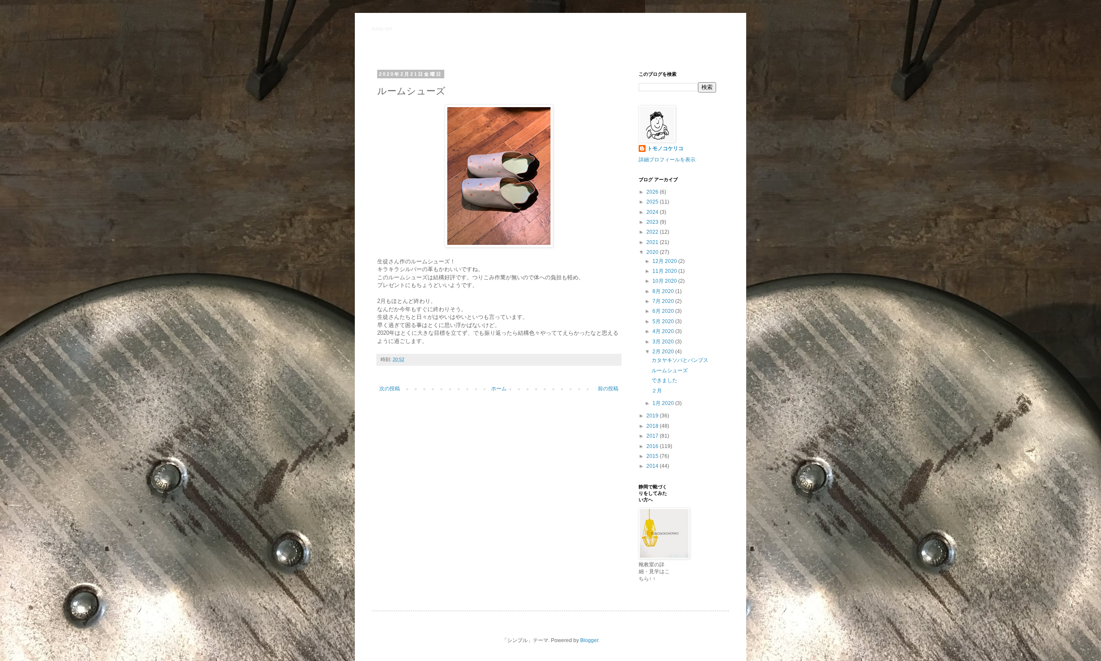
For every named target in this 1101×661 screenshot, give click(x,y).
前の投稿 (608, 389)
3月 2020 (663, 342)
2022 (653, 232)
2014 (653, 466)
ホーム (499, 389)
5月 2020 (663, 321)
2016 (653, 446)
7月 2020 (663, 301)
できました (664, 380)
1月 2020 (663, 403)
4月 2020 (663, 331)
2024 (653, 212)
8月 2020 (663, 291)
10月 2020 (665, 281)
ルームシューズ (670, 371)
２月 (657, 391)
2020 (653, 252)
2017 (653, 436)
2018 (653, 426)
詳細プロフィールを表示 (667, 160)
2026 (653, 192)
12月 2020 (665, 261)
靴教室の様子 (382, 29)
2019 (653, 416)
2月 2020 (663, 352)
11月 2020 (665, 271)
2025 (653, 202)
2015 (653, 456)
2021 (653, 242)
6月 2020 (663, 311)
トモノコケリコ (665, 148)
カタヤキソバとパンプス (680, 360)
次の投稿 (389, 389)
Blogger (589, 640)
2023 (653, 222)
